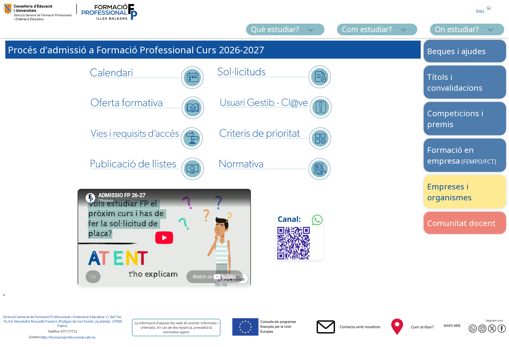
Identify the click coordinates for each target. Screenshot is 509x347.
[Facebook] (482, 328)
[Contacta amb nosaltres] (349, 336)
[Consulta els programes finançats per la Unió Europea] (270, 336)
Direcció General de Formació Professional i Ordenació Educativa (53, 317)
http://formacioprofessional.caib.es (68, 337)
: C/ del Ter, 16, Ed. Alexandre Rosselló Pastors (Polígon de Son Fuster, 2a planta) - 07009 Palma (62, 321)
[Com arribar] (412, 336)
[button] (484, 9)
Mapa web (452, 325)
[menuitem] (285, 29)
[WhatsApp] (473, 328)
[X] (492, 328)
